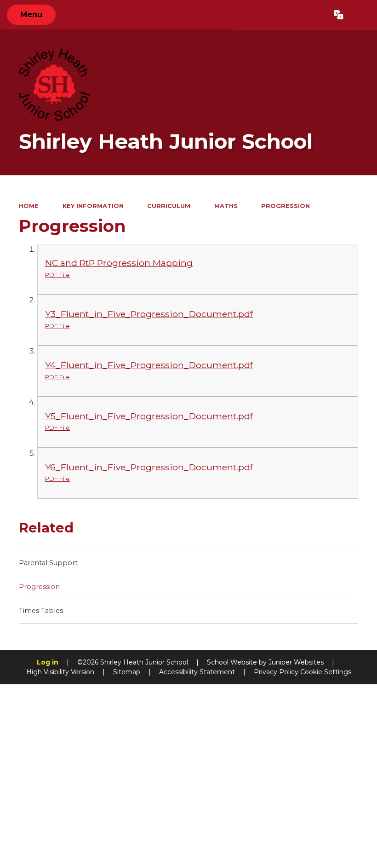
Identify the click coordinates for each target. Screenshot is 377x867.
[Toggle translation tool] (338, 14)
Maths (226, 205)
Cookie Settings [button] (325, 672)
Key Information (93, 205)
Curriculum (168, 205)
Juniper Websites (296, 662)
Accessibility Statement (197, 672)
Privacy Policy (276, 672)
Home (29, 205)
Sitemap (126, 672)
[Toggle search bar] (360, 14)
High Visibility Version (60, 672)
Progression (285, 205)
